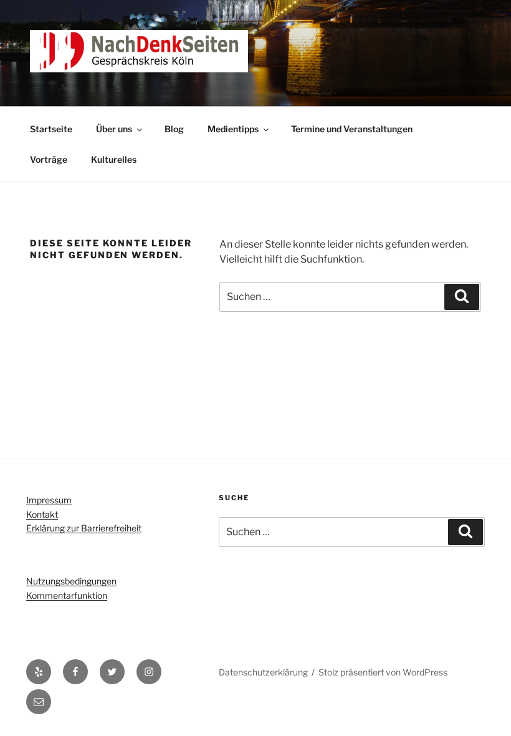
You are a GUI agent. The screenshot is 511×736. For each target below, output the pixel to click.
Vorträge (48, 159)
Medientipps (233, 128)
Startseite (51, 128)
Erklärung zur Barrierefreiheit (83, 528)
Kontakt (42, 514)
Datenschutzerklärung (263, 672)
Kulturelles (113, 159)
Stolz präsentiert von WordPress (382, 672)
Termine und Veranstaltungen (352, 128)
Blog (174, 128)
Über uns (114, 128)
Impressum (49, 500)
